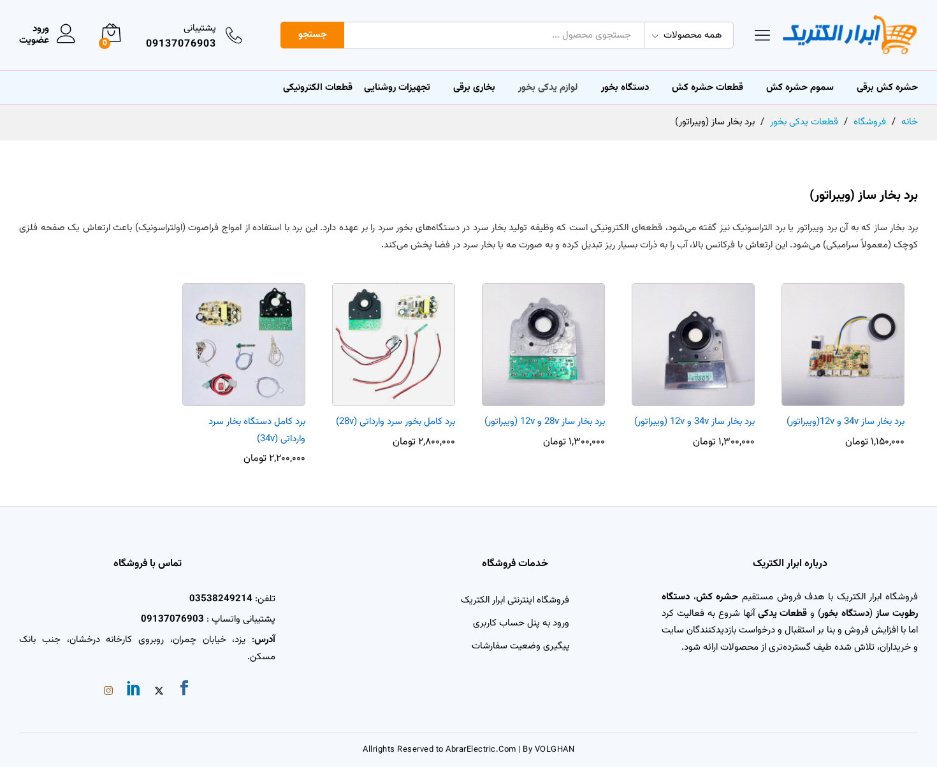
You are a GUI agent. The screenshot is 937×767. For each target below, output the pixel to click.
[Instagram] (108, 692)
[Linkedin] (134, 690)
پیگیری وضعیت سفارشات (520, 646)
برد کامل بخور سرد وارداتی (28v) (395, 421)
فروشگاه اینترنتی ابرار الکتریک (515, 600)
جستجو (312, 34)
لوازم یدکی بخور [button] (548, 87)
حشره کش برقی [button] (887, 87)
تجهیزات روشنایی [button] (397, 87)
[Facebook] (184, 690)
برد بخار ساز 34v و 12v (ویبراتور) (694, 421)
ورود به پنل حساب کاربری (521, 623)
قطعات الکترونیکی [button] (317, 87)
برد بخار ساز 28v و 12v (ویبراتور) (544, 421)
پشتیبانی (200, 28)
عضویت (34, 41)
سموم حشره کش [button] (800, 87)
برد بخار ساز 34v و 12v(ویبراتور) (845, 421)
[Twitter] (159, 692)
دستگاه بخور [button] (625, 87)
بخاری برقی (474, 87)
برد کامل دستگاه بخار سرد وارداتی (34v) (256, 430)
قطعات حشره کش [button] (707, 87)
